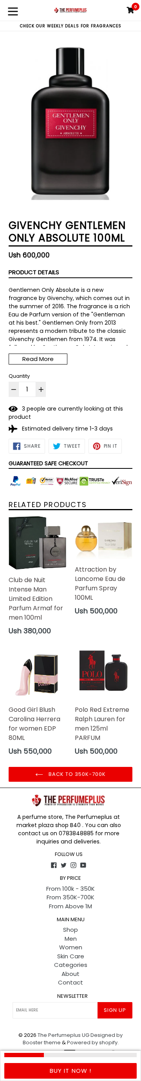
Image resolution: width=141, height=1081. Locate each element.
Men (71, 938)
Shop (70, 930)
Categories (70, 965)
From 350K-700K (70, 897)
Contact (70, 982)
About (70, 974)
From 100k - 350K (70, 888)
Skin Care (70, 956)
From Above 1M (70, 906)
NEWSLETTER (72, 996)
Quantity (19, 376)
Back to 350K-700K (76, 774)
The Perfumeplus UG (63, 1035)
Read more (38, 359)
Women (70, 947)
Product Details (34, 272)
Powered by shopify (92, 1042)
